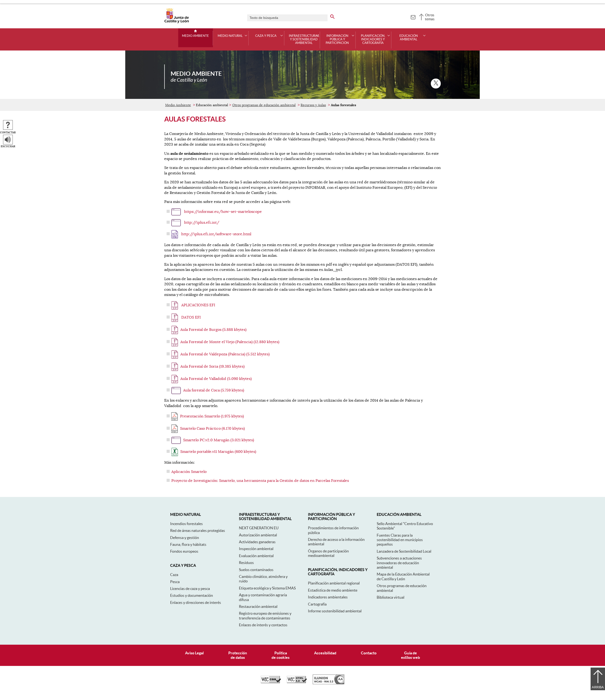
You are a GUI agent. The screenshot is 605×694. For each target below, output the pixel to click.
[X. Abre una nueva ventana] (436, 83)
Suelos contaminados (256, 570)
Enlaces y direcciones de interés (195, 602)
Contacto (368, 653)
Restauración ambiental (258, 606)
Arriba (598, 687)
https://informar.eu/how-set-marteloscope (222, 211)
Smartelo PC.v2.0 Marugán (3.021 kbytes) (218, 440)
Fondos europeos (184, 551)
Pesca (175, 582)
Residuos (246, 562)
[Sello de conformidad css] (271, 682)
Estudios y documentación (191, 595)
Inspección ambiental (256, 549)
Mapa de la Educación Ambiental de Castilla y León (403, 576)
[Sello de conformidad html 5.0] (297, 682)
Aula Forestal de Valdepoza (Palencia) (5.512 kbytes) (225, 354)
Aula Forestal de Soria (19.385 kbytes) (212, 366)
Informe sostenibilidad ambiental (335, 611)
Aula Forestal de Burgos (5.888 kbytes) (213, 329)
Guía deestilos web (410, 655)
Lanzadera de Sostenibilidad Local (404, 551)
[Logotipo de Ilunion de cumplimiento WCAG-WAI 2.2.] (328, 683)
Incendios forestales (186, 524)
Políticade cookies (281, 655)
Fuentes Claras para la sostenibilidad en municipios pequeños (400, 540)
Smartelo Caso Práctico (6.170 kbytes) (212, 428)
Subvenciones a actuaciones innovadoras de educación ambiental (399, 562)
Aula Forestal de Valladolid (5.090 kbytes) (216, 378)
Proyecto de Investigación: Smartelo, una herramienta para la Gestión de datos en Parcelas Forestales (260, 480)
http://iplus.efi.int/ (201, 222)
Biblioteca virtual (390, 597)
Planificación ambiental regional (334, 583)
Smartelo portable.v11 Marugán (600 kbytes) (218, 451)
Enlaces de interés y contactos (263, 625)
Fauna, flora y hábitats (188, 544)
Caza (174, 574)
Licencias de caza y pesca (190, 588)
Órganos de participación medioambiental (328, 553)
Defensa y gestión (184, 537)
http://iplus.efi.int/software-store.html (215, 234)
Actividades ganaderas (257, 542)
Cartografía (317, 604)
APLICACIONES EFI (197, 305)
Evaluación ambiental (256, 556)
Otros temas (430, 17)
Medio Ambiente (195, 36)
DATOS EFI (190, 317)
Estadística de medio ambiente (332, 590)
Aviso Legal (194, 653)
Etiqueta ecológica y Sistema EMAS (267, 588)
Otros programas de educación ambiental (264, 105)
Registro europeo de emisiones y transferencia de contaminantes (265, 615)
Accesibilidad (325, 653)
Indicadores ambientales (328, 597)
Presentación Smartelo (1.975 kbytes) (212, 416)
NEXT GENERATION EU (259, 528)
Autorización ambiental (258, 535)
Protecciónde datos (237, 655)
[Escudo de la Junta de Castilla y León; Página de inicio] (176, 22)
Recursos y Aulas (313, 105)
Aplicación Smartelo (189, 471)
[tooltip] (413, 16)
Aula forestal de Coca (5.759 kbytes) (213, 390)
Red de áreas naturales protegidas (197, 530)
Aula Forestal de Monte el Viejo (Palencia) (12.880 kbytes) (229, 342)
